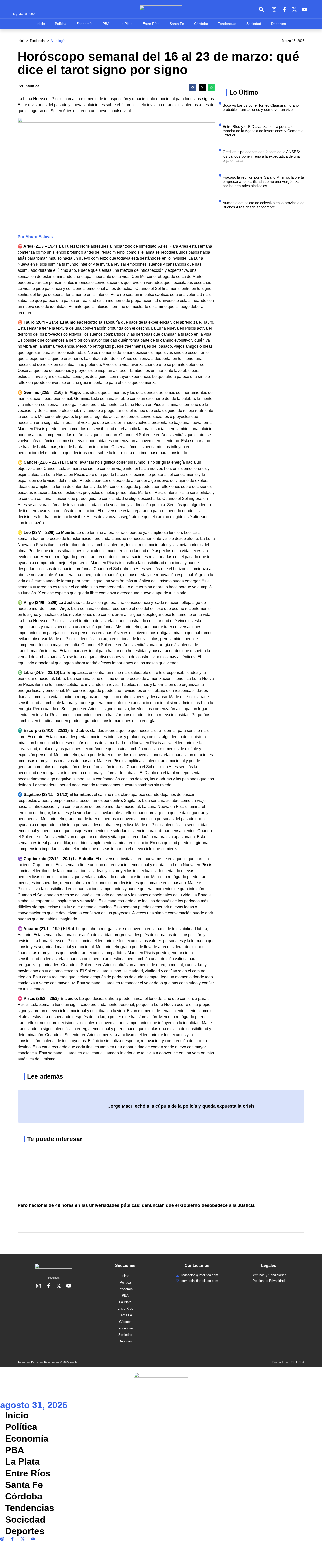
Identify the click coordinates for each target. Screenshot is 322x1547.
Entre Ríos (151, 24)
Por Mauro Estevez (36, 237)
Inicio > (23, 41)
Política (60, 24)
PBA (106, 24)
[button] (192, 87)
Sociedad (253, 24)
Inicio (40, 24)
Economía (84, 24)
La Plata (126, 24)
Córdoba (201, 24)
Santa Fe (177, 24)
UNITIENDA (297, 1362)
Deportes (278, 24)
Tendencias (227, 24)
